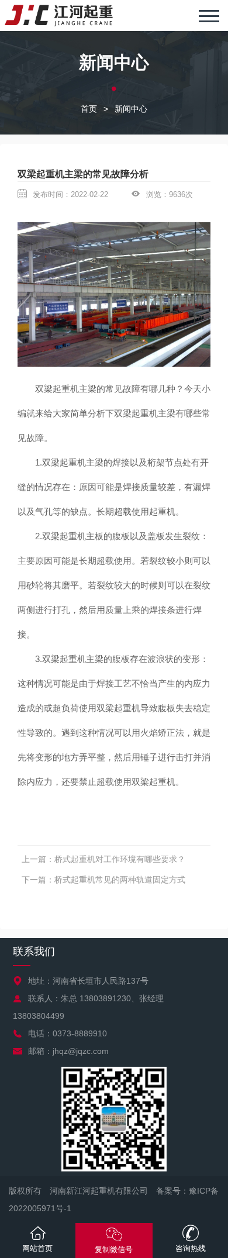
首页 (89, 108)
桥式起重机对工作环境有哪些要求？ (119, 859)
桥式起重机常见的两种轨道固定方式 (119, 879)
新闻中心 (131, 108)
